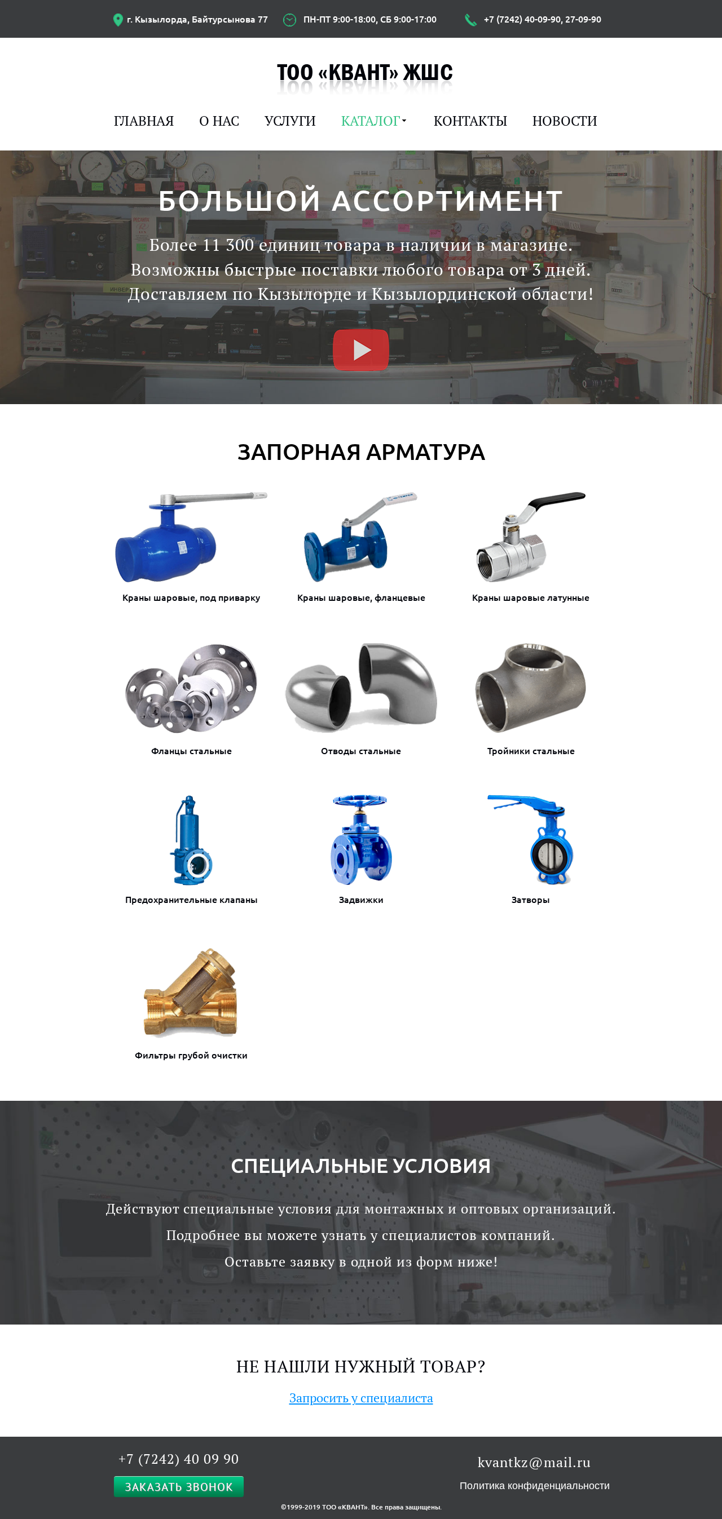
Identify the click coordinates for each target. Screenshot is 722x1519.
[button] (361, 350)
